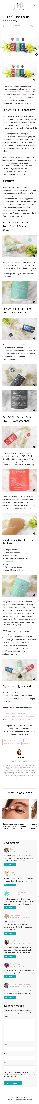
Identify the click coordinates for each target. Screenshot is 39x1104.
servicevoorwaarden (28, 1074)
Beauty (30, 26)
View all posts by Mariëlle (19, 761)
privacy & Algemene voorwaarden (20, 1100)
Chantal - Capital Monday (20, 984)
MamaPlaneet (15, 915)
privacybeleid (15, 1074)
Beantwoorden (10, 864)
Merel (12, 872)
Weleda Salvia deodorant (19, 92)
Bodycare (6, 28)
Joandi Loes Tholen (18, 892)
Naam (6, 1044)
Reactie (7, 1017)
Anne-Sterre (15, 964)
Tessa (12, 849)
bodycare (7, 740)
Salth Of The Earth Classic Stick (17, 720)
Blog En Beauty (16, 941)
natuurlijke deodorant (11, 744)
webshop (21, 699)
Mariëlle (8, 26)
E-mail (6, 1053)
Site (5, 1063)
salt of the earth (28, 744)
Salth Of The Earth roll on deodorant (19, 717)
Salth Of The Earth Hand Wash (17, 714)
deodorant (19, 740)
